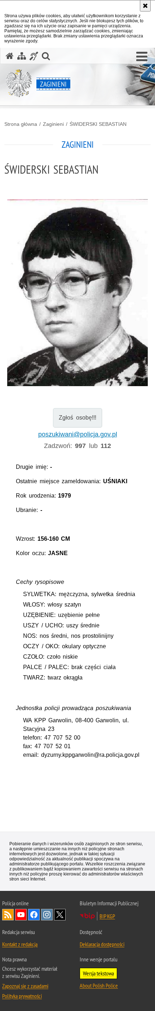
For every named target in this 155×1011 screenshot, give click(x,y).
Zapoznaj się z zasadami (25, 985)
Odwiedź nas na (21, 914)
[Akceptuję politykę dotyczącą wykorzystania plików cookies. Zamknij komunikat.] (145, 6)
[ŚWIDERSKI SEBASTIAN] (77, 296)
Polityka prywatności (22, 995)
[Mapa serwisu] (21, 55)
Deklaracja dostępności (102, 944)
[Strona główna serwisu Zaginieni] (10, 55)
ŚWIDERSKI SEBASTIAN (98, 124)
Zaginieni (53, 124)
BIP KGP (107, 916)
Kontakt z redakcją (19, 944)
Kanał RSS (8, 914)
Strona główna (20, 124)
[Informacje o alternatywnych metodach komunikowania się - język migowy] (34, 55)
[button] (141, 56)
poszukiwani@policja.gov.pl (77, 434)
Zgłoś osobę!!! (77, 418)
